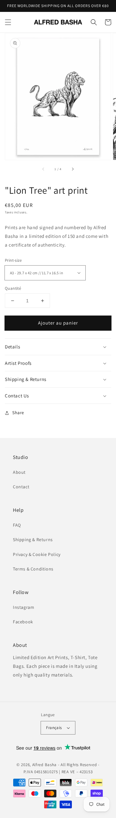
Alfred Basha (44, 764)
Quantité (13, 288)
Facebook (23, 622)
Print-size (13, 260)
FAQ (17, 525)
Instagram (23, 607)
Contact (21, 487)
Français (54, 727)
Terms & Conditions (33, 569)
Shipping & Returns (33, 539)
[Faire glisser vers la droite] (72, 169)
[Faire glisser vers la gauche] (43, 169)
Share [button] (18, 412)
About (19, 472)
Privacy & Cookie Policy (37, 554)
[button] (8, 22)
